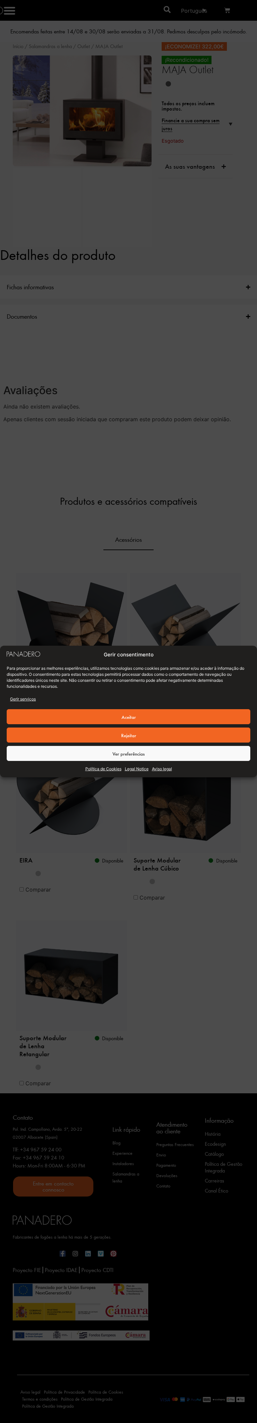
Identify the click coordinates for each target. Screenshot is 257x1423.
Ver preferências (128, 753)
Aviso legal (162, 768)
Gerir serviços (23, 698)
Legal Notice (137, 768)
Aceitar (128, 717)
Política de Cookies (103, 768)
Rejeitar (128, 735)
